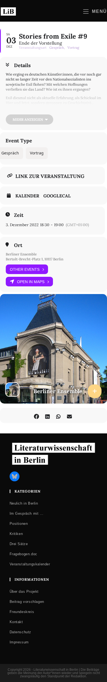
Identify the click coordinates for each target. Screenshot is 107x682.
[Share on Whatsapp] (58, 415)
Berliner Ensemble (21, 254)
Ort (18, 245)
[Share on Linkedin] (47, 415)
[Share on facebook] (36, 415)
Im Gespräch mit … (27, 513)
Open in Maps (30, 282)
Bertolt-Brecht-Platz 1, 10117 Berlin (34, 259)
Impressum (19, 642)
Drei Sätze (19, 544)
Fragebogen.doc (23, 554)
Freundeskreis (22, 612)
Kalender (27, 195)
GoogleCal (57, 195)
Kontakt (16, 622)
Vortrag (37, 153)
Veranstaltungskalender (30, 564)
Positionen (19, 524)
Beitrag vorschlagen (27, 602)
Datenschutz (21, 632)
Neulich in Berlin (24, 503)
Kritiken (16, 534)
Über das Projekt (24, 591)
